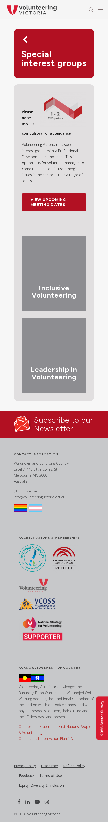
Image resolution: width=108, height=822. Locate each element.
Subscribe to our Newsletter (63, 424)
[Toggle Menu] (100, 9)
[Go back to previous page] (25, 40)
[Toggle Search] (91, 9)
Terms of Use (50, 775)
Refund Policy (74, 765)
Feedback (26, 775)
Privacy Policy (25, 765)
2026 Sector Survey (102, 718)
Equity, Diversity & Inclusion (41, 785)
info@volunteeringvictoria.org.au (39, 497)
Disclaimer (49, 765)
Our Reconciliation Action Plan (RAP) (47, 738)
